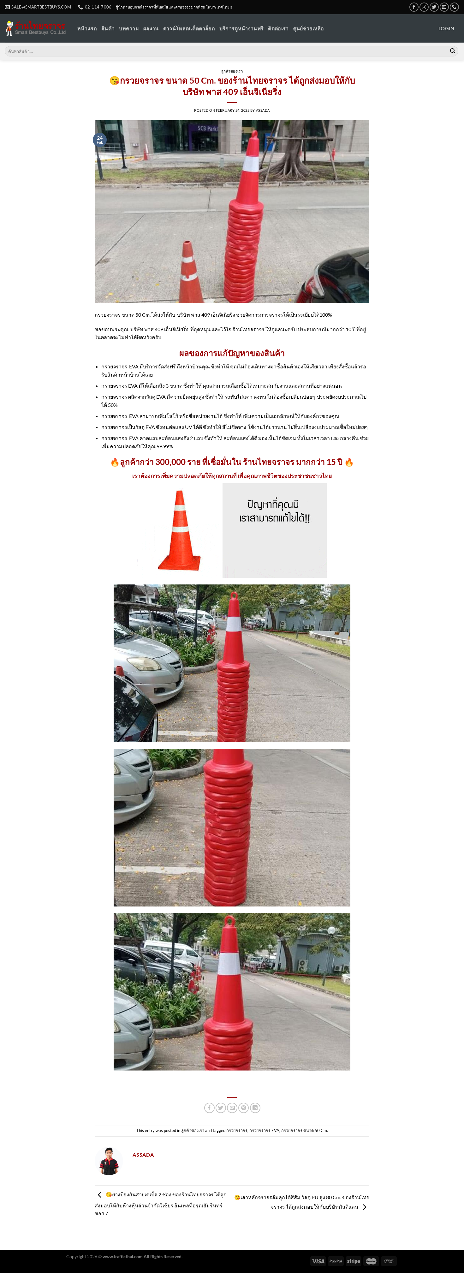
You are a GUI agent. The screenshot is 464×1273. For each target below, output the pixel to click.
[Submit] (452, 51)
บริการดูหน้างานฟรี (241, 28)
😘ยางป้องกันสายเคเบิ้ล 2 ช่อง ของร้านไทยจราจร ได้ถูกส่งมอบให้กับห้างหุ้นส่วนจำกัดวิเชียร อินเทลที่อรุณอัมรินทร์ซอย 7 (161, 1204)
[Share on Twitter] (221, 1108)
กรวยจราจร (236, 1130)
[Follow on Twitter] (434, 7)
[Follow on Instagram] (424, 7)
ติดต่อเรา (278, 28)
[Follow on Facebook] (414, 7)
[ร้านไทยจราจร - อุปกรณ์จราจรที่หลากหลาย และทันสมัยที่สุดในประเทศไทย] (36, 28)
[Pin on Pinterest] (243, 1108)
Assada (263, 110)
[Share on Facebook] (209, 1108)
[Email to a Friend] (232, 1108)
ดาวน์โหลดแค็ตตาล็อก (189, 28)
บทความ (129, 28)
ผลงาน (151, 28)
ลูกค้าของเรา (232, 71)
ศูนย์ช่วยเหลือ (308, 28)
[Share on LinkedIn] (255, 1108)
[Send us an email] (444, 7)
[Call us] (454, 7)
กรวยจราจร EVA (264, 1130)
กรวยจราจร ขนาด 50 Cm (304, 1130)
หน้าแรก (87, 28)
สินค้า (108, 28)
